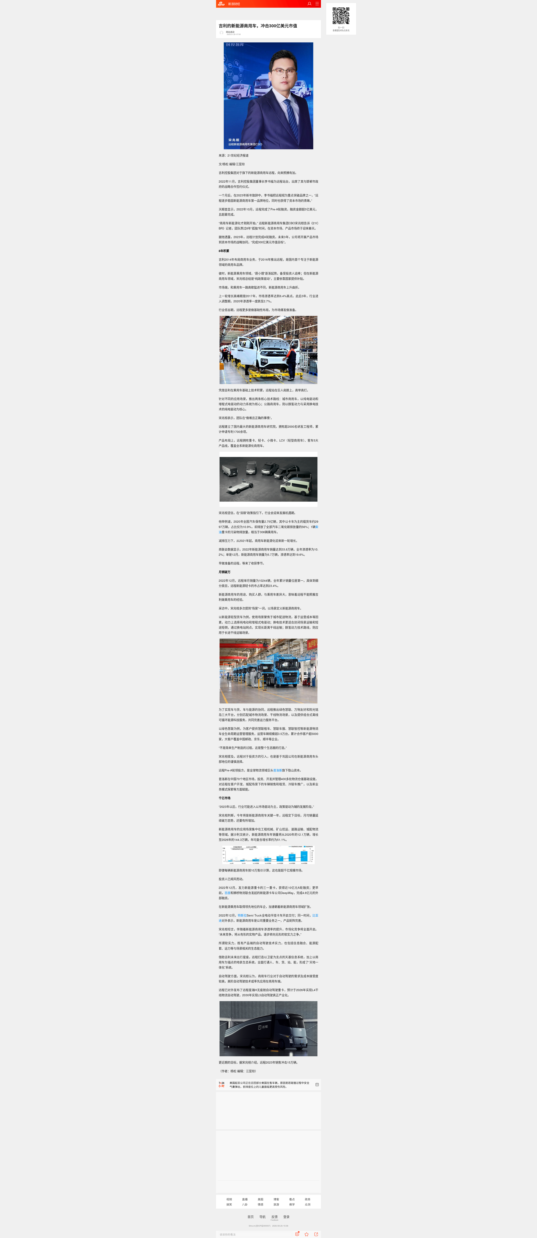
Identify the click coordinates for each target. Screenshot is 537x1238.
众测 (307, 1204)
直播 (245, 1199)
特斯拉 (242, 915)
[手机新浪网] (221, 4)
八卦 (245, 1204)
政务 (307, 1199)
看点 (292, 1199)
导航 (262, 1216)
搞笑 (229, 1204)
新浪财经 (234, 4)
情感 (260, 1204)
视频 (229, 1199)
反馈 (274, 1216)
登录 (286, 1216)
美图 (260, 1199)
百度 (227, 893)
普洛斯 (277, 770)
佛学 (292, 1204)
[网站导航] (317, 4)
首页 (251, 1216)
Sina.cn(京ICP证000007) (260, 1225)
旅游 (276, 1204)
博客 (276, 1199)
